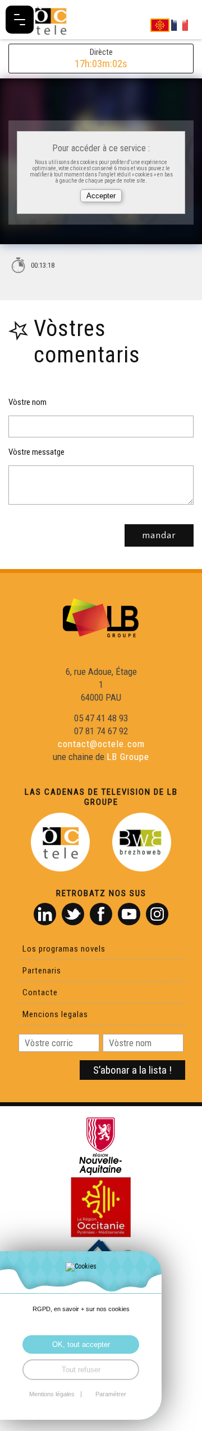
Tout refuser (81, 1369)
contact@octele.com (101, 743)
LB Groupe (128, 756)
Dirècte (101, 58)
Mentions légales (52, 1394)
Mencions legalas (55, 1014)
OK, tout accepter (81, 1344)
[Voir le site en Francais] (179, 25)
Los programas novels (63, 949)
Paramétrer (110, 1394)
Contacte (40, 992)
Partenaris (41, 971)
